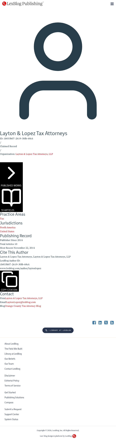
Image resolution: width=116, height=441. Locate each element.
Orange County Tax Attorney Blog (23, 306)
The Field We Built (13, 348)
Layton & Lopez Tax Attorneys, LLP (34, 154)
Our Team (9, 363)
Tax (2, 218)
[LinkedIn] (100, 322)
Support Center (12, 414)
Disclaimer (10, 375)
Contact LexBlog (12, 368)
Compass (9, 402)
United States (7, 231)
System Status (11, 419)
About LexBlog (11, 343)
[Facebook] (94, 322)
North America (7, 227)
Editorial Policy (12, 380)
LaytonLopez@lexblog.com (21, 302)
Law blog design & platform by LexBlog (56, 436)
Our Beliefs (10, 358)
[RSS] (112, 322)
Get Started (10, 392)
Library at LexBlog (13, 353)
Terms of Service (13, 385)
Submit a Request (13, 409)
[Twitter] (106, 322)
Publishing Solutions (14, 397)
